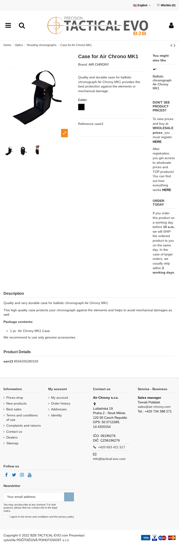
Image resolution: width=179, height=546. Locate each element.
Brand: (83, 64)
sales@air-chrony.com (154, 407)
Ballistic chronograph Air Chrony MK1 (162, 82)
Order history (60, 403)
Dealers (12, 437)
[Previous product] (172, 45)
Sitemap (12, 443)
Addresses (59, 409)
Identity (56, 415)
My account (59, 397)
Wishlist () (168, 5)
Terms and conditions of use (22, 417)
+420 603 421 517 (111, 447)
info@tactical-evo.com (109, 459)
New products (16, 403)
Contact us (14, 431)
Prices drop (14, 397)
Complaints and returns (23, 425)
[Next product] (175, 45)
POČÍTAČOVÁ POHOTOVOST (39, 540)
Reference (85, 124)
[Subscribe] (69, 496)
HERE (166, 190)
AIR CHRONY (99, 64)
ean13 (8, 361)
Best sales (13, 409)
